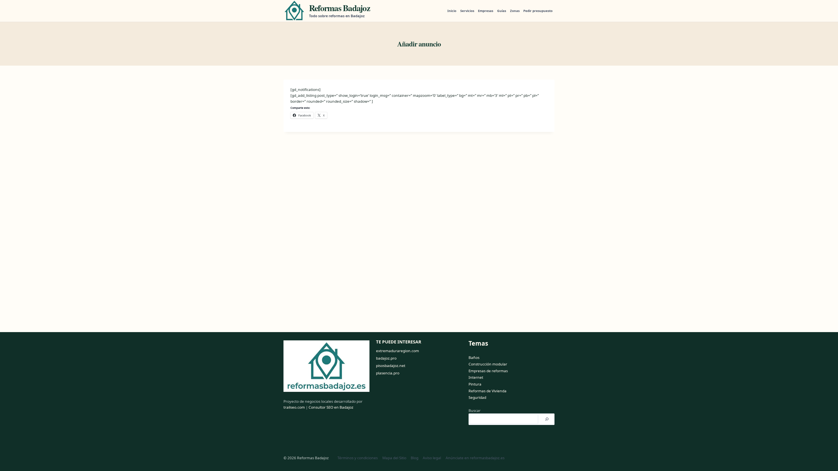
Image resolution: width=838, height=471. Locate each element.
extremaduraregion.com (397, 350)
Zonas (515, 11)
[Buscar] (546, 419)
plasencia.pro (387, 372)
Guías (501, 11)
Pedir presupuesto (538, 11)
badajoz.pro (386, 358)
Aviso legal (432, 457)
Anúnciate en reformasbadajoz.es (475, 457)
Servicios (467, 11)
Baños (474, 357)
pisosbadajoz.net (390, 365)
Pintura (475, 384)
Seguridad (477, 397)
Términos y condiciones (357, 457)
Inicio (451, 11)
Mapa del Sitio (394, 457)
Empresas (485, 11)
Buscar (475, 410)
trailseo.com (294, 407)
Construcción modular (488, 364)
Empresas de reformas (488, 370)
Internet (476, 377)
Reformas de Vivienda (488, 390)
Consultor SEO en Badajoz (331, 407)
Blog (414, 457)
